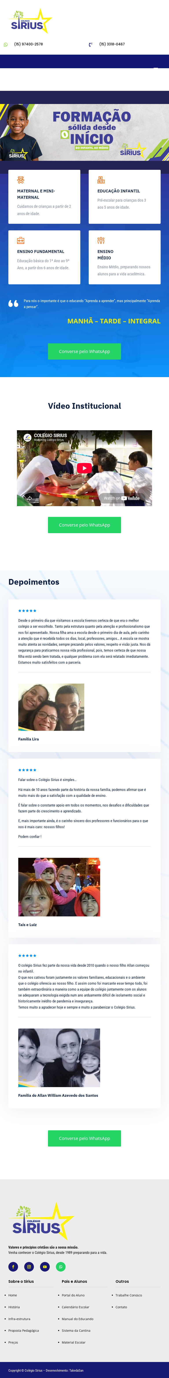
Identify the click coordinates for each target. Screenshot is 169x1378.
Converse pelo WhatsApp (84, 351)
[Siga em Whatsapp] (61, 1267)
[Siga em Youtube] (157, 83)
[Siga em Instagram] (148, 83)
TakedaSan (76, 1371)
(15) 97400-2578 (28, 44)
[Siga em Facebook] (139, 83)
